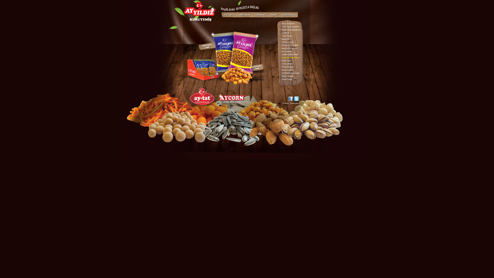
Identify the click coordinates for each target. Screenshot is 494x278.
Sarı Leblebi (287, 51)
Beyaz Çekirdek (288, 24)
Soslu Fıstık (286, 61)
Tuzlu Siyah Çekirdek (290, 27)
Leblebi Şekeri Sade (290, 54)
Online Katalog (288, 15)
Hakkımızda (244, 15)
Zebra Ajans (294, 103)
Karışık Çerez (287, 70)
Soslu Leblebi (287, 64)
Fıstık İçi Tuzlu (287, 42)
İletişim (273, 15)
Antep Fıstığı (287, 79)
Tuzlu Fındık (287, 36)
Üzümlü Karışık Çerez (290, 73)
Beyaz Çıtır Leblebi (289, 48)
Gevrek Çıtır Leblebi (290, 45)
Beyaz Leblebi (287, 76)
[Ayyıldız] (200, 21)
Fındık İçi (285, 33)
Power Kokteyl (287, 67)
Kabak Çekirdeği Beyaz (291, 30)
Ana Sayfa (229, 15)
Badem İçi (286, 39)
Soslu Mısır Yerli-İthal (290, 58)
